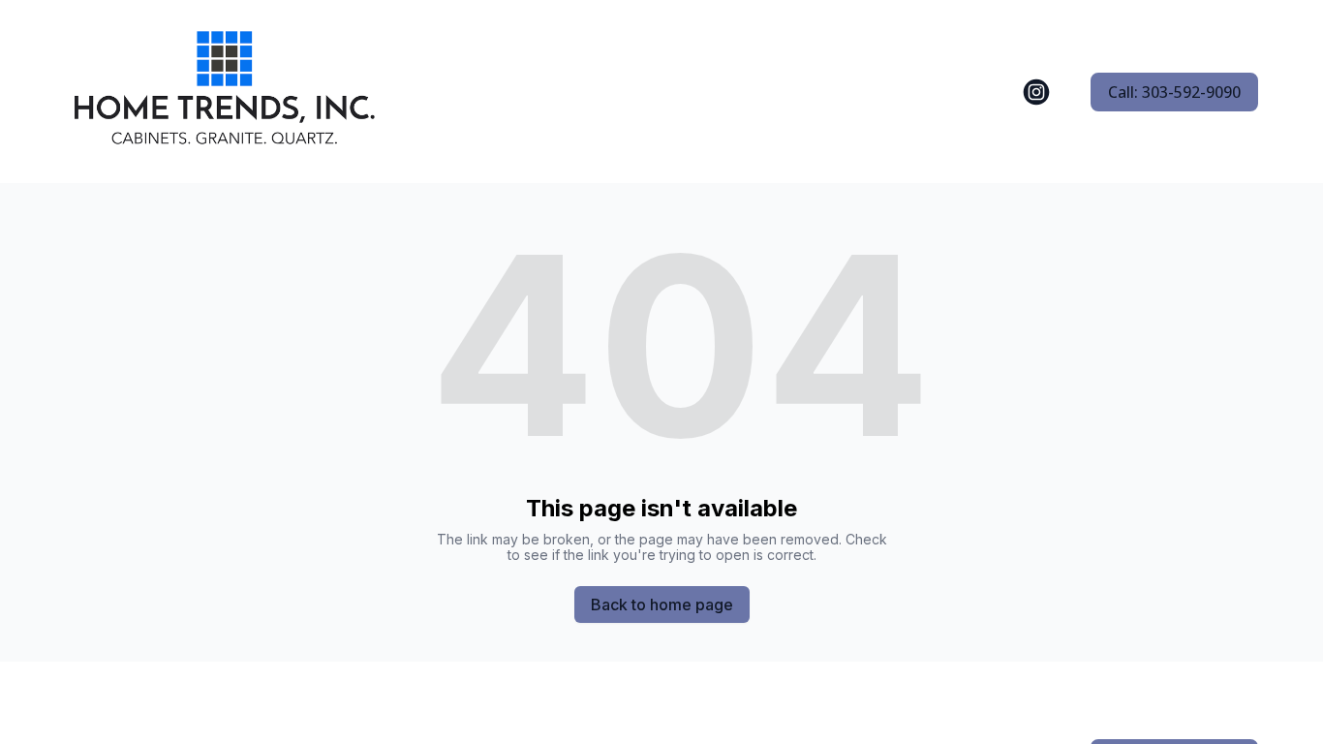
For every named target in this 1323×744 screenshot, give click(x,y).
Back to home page (662, 604)
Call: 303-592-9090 (1174, 92)
